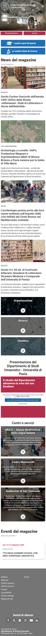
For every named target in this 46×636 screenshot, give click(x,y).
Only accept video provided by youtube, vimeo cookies (23, 400)
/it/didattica (23, 350)
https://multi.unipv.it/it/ (23, 451)
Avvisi (34, 33)
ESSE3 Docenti (7, 586)
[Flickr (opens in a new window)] (19, 620)
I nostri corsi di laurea (25, 43)
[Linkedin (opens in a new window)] (37, 620)
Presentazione (11, 33)
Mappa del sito (7, 598)
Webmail (4, 580)
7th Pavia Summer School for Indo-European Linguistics (20, 554)
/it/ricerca (23, 330)
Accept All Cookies (23, 403)
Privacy (4, 589)
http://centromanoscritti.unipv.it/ (23, 481)
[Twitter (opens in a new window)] (14, 620)
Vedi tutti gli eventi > (9, 536)
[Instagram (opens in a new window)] (25, 620)
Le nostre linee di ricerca (24, 51)
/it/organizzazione (23, 310)
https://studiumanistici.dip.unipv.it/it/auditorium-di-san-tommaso (23, 516)
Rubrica (4, 577)
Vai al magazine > (8, 64)
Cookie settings (7, 595)
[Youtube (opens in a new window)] (31, 620)
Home (43, 6)
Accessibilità (6, 592)
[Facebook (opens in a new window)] (8, 620)
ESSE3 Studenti (7, 583)
